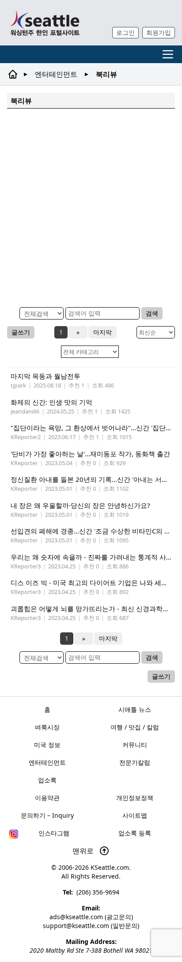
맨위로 (83, 851)
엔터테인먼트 (56, 74)
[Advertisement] (91, 206)
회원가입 (158, 32)
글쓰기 (20, 332)
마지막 (102, 332)
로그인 (125, 32)
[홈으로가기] (44, 22)
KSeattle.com (110, 867)
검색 (152, 313)
